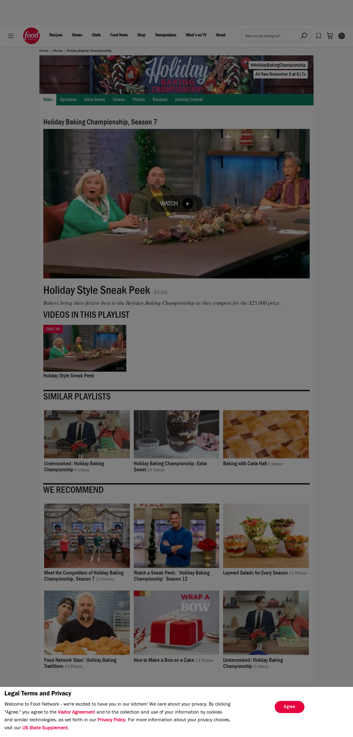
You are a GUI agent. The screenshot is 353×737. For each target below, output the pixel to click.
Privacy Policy (111, 720)
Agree (289, 707)
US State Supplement (45, 728)
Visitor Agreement (76, 712)
